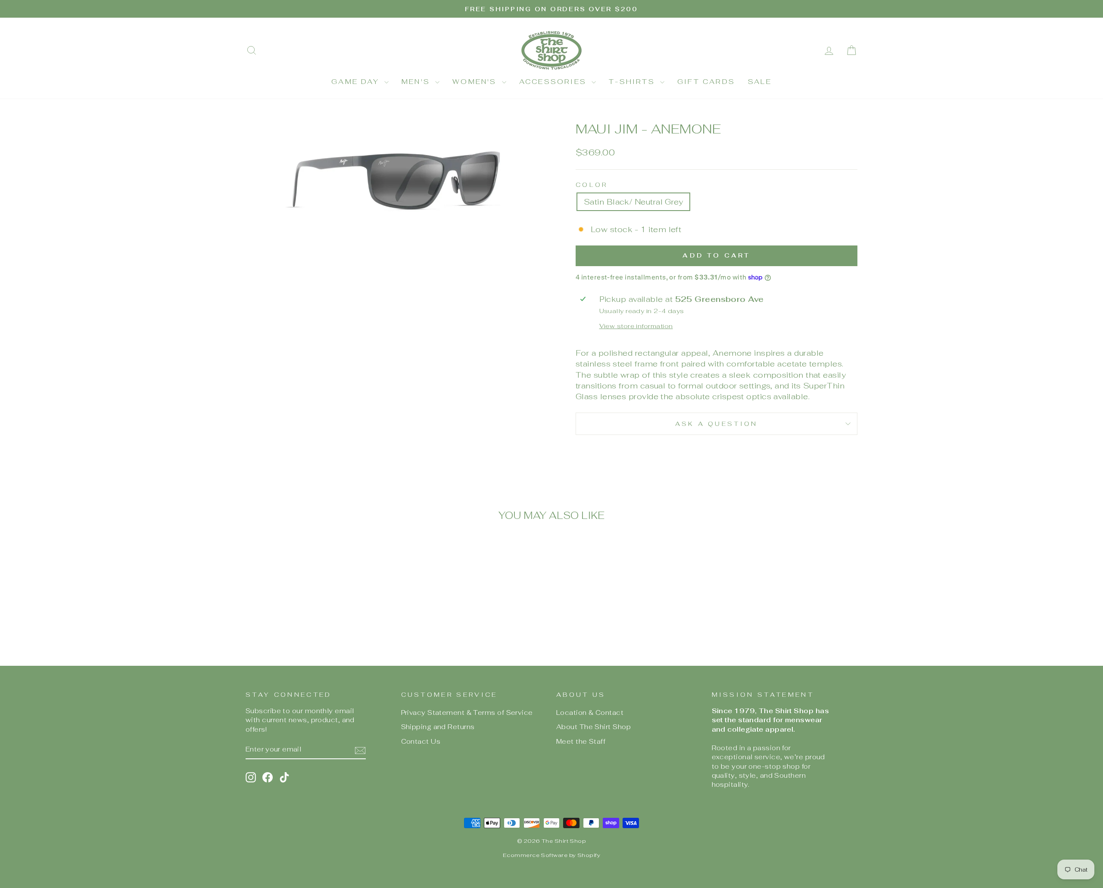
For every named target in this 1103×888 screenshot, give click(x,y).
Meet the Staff (580, 741)
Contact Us (421, 741)
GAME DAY (356, 81)
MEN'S (417, 81)
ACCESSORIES (554, 81)
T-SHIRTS (633, 81)
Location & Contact (589, 712)
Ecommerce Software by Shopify (551, 855)
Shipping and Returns (438, 727)
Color (592, 184)
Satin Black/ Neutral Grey (633, 202)
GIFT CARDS (706, 81)
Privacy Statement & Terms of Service (467, 712)
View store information (636, 326)
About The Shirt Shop (593, 727)
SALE (760, 81)
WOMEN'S (476, 81)
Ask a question (716, 423)
